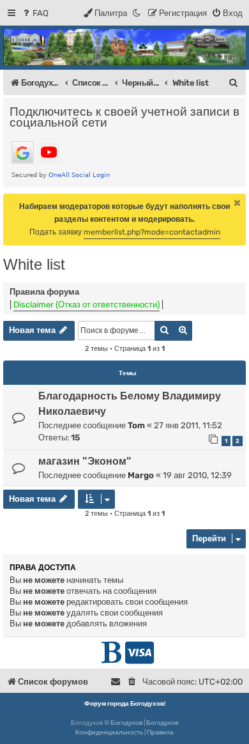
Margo (141, 475)
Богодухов (126, 723)
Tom (136, 425)
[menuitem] (35, 13)
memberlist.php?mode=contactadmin (152, 232)
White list (34, 264)
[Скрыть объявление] (237, 202)
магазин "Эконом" (85, 461)
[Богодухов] (124, 47)
